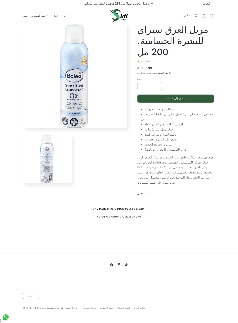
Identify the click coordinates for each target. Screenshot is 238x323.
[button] (39, 15)
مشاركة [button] (145, 193)
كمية (139, 79)
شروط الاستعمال (123, 307)
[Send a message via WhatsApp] (6, 317)
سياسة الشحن (139, 307)
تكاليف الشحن (164, 72)
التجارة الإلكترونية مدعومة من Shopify (63, 307)
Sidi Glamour (39, 307)
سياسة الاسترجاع (89, 307)
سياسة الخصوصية (107, 307)
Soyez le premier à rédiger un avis (119, 216)
